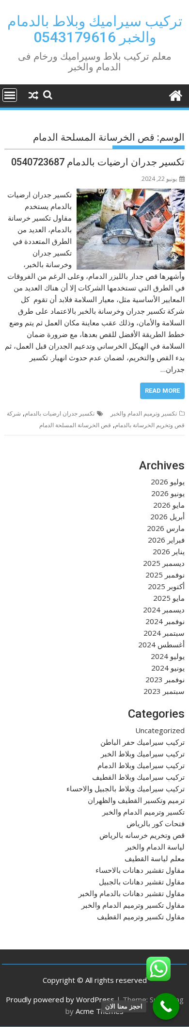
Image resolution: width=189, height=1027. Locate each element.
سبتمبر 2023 (164, 691)
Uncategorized (160, 730)
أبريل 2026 (167, 516)
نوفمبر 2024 (165, 621)
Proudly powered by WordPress (60, 999)
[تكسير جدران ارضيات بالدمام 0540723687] (131, 194)
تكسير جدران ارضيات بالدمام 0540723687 (98, 162)
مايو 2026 (169, 505)
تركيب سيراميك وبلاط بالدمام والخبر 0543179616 (94, 29)
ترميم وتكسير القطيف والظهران (136, 800)
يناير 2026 (169, 551)
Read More (162, 390)
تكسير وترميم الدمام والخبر (143, 413)
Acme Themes (100, 1011)
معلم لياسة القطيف (155, 858)
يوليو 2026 (168, 481)
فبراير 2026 (166, 540)
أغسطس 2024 (161, 644)
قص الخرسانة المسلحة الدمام (75, 425)
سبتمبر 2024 (164, 633)
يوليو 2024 (168, 656)
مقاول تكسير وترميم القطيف (141, 916)
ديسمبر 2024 (164, 609)
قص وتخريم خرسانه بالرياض (142, 835)
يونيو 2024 (168, 668)
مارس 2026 (166, 528)
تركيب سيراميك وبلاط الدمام (141, 765)
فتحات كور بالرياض (155, 823)
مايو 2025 (169, 598)
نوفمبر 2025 (165, 574)
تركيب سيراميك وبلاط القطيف (138, 777)
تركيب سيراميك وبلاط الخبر (143, 753)
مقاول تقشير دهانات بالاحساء (140, 870)
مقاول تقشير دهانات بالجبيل (142, 881)
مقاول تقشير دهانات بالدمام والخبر (132, 893)
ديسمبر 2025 (164, 563)
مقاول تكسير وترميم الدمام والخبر (133, 905)
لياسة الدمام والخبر (155, 846)
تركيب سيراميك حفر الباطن (142, 742)
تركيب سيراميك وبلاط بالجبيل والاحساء (125, 788)
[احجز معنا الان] (166, 1006)
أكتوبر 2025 (166, 586)
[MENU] (9, 95)
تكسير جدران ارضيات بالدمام (59, 413)
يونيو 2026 (168, 493)
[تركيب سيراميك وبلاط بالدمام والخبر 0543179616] (175, 94)
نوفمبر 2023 (165, 679)
